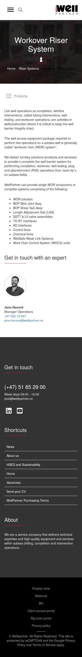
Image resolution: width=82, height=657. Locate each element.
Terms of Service (44, 645)
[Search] (19, 10)
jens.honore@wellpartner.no (23, 320)
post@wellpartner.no (18, 398)
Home (11, 68)
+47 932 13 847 (15, 316)
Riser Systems (29, 68)
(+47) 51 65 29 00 (24, 386)
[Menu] (10, 10)
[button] (8, 410)
